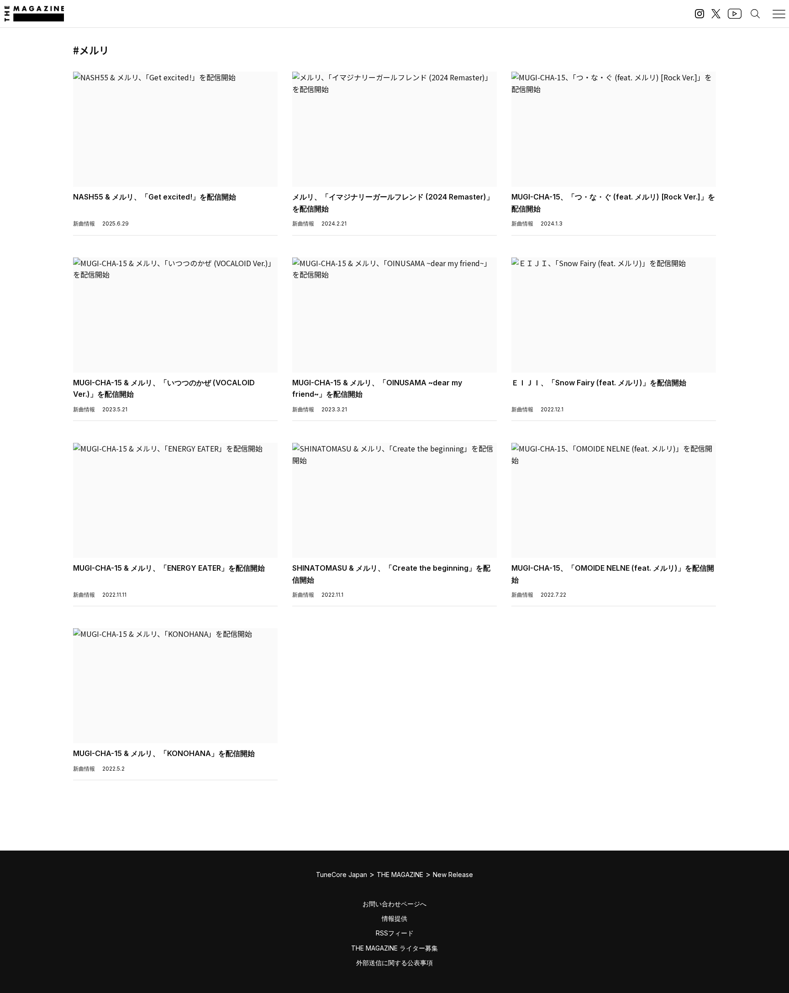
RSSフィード (395, 933)
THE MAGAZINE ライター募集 (394, 948)
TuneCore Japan (341, 874)
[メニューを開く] (779, 14)
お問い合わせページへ (394, 904)
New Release (453, 874)
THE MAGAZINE (400, 874)
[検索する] (755, 13)
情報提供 (394, 918)
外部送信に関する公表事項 (394, 963)
